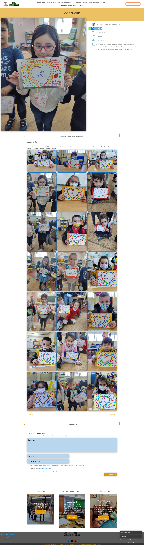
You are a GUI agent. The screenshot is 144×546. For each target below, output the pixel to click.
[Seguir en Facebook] (68, 541)
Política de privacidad (9, 534)
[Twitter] (98, 28)
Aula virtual (104, 3)
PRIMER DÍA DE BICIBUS (103, 502)
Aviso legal (6, 537)
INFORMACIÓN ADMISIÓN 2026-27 (40, 500)
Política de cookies (8, 539)
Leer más (40, 516)
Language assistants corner (68, 5)
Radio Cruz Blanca (94, 3)
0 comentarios (100, 40)
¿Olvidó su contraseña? (125, 539)
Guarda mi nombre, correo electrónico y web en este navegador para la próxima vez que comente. (56, 465)
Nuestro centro (41, 3)
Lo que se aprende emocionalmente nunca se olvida (72, 505)
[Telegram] (101, 28)
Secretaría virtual (133, 4)
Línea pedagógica (51, 3)
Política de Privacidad (46, 468)
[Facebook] (92, 28)
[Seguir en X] (72, 541)
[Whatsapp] (89, 28)
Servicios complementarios (65, 3)
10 (78, 524)
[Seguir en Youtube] (75, 541)
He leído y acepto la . (40, 468)
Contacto (80, 5)
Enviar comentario (111, 474)
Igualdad (85, 3)
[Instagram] (95, 28)
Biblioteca (78, 3)
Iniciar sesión (131, 542)
